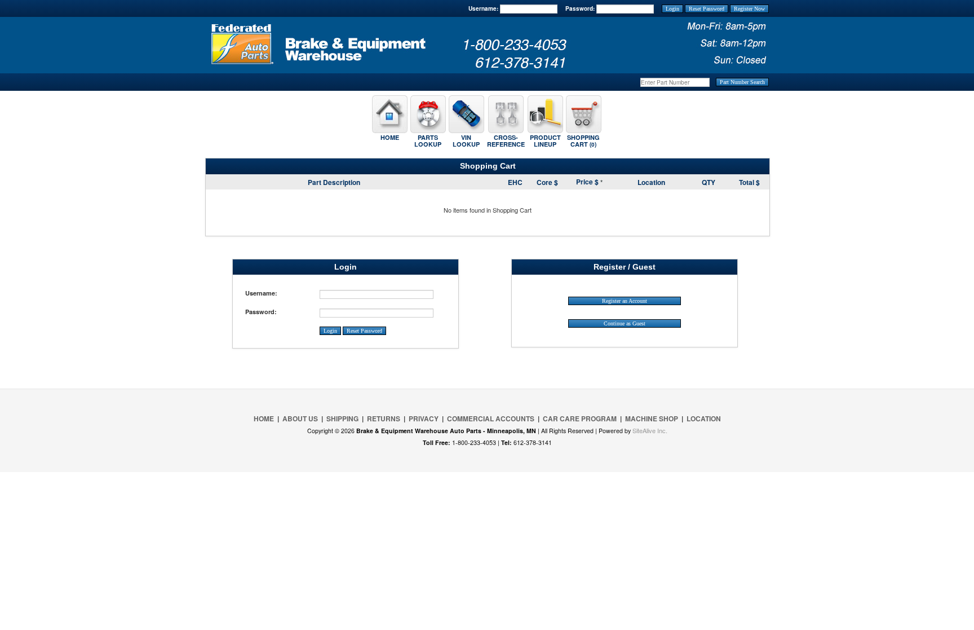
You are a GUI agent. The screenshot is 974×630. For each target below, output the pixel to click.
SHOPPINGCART (583, 140)
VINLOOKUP (466, 140)
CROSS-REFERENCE (506, 140)
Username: (483, 8)
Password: (580, 8)
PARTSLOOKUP (427, 140)
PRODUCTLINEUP (545, 140)
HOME (389, 137)
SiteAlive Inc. (649, 430)
